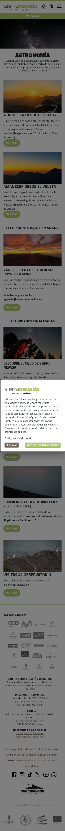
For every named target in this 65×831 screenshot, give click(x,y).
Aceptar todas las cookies (43, 445)
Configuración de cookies (19, 438)
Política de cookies (15, 431)
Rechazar (11, 445)
